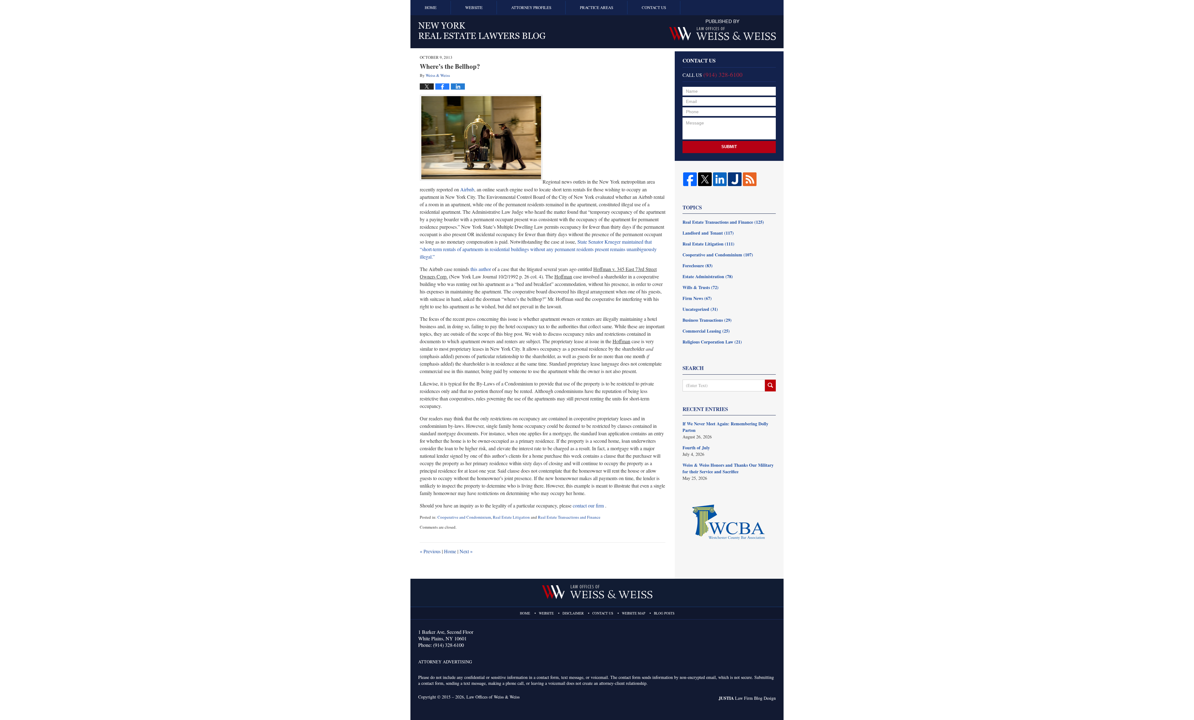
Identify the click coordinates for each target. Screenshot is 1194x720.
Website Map (633, 613)
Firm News (697, 298)
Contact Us (654, 7)
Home (431, 7)
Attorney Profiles (531, 7)
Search (770, 385)
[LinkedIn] (719, 179)
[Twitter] (704, 179)
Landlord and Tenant (708, 233)
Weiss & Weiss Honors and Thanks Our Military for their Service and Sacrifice (728, 468)
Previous (430, 551)
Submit (729, 146)
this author (480, 269)
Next (466, 551)
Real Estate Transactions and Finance (569, 517)
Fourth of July (696, 447)
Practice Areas (596, 7)
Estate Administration (708, 276)
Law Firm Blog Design (747, 698)
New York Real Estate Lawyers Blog (482, 30)
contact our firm (588, 505)
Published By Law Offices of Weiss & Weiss (722, 30)
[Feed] (749, 179)
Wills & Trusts (701, 287)
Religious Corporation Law (712, 342)
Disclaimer (573, 613)
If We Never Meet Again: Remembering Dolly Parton (725, 426)
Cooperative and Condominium (464, 517)
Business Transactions (707, 320)
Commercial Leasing (706, 331)
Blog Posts (664, 613)
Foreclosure (698, 265)
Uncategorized (700, 309)
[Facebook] (690, 179)
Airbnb (467, 189)
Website (474, 7)
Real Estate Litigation (511, 517)
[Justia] (734, 179)
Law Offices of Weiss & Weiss (493, 697)
